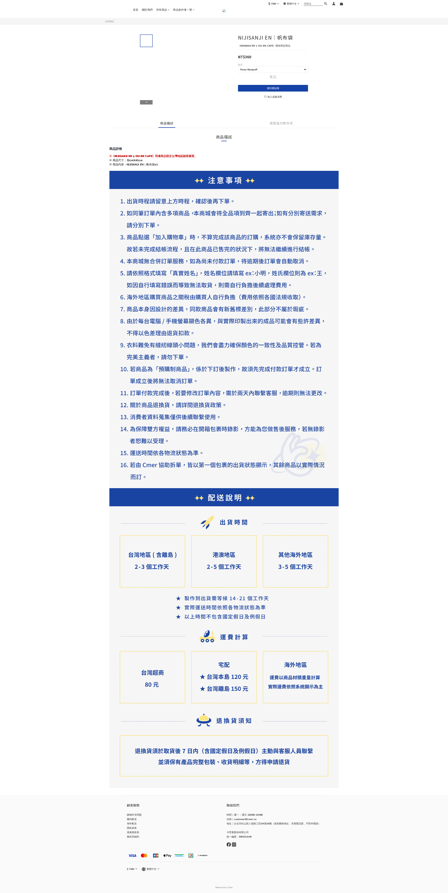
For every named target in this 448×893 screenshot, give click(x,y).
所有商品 (161, 10)
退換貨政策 (133, 832)
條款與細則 (133, 837)
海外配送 (132, 823)
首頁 (135, 10)
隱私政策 (132, 828)
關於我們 (147, 10)
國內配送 (132, 819)
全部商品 (109, 21)
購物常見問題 (134, 815)
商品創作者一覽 (182, 10)
